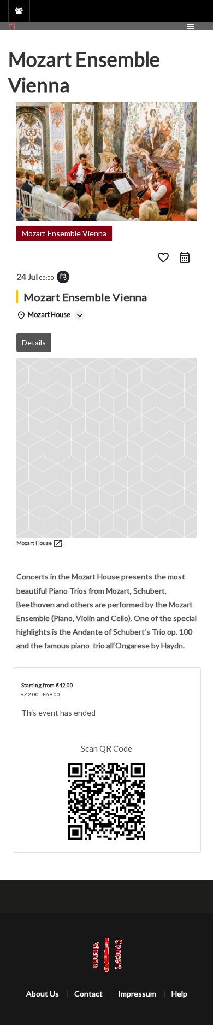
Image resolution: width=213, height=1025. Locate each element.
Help (179, 993)
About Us (42, 993)
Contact (88, 993)
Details (34, 342)
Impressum (137, 993)
